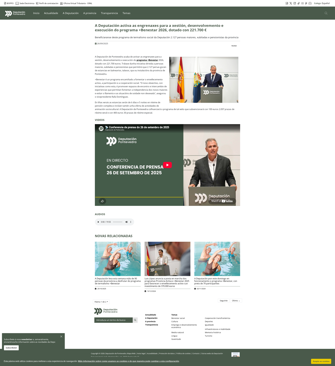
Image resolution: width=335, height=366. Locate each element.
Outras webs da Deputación (212, 353)
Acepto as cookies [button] (321, 361)
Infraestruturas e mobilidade (217, 329)
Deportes (209, 321)
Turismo (208, 336)
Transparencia (151, 324)
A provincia (150, 321)
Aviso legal (141, 353)
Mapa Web (131, 353)
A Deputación (151, 318)
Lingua (174, 336)
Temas (174, 314)
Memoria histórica (213, 332)
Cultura (174, 321)
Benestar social (178, 318)
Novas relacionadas (113, 236)
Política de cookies (183, 353)
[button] (61, 336)
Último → (236, 300)
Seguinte (224, 300)
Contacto (196, 353)
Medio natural (177, 332)
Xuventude (176, 339)
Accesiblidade (152, 353)
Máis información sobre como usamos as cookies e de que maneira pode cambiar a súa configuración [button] (128, 361)
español (326, 3)
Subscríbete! (11, 347)
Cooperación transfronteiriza (217, 318)
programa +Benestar (147, 60)
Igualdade (209, 325)
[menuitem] (36, 13)
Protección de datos (167, 353)
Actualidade (150, 314)
